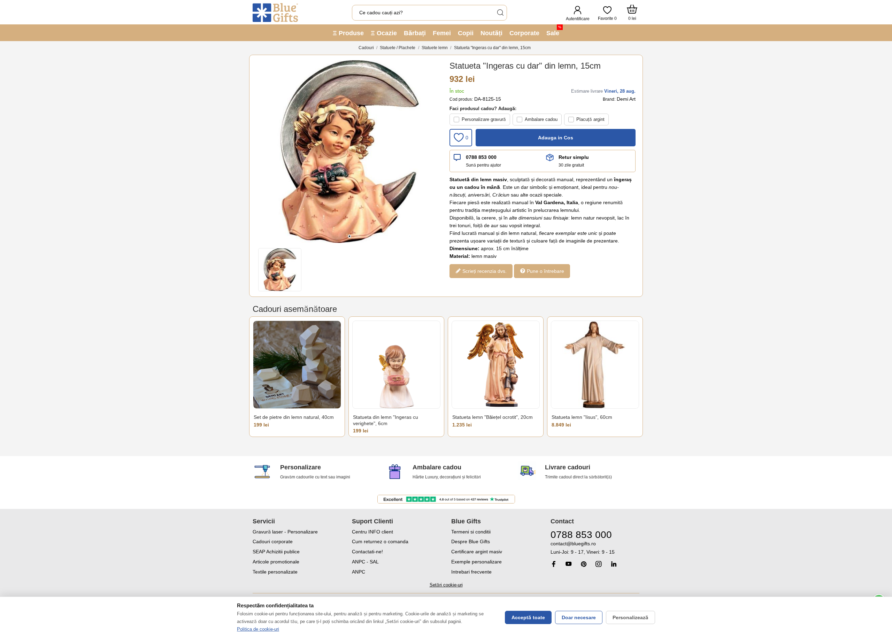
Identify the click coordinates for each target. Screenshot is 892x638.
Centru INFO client (372, 532)
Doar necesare (579, 617)
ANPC (358, 572)
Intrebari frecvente (471, 572)
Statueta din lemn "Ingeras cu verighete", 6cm (385, 420)
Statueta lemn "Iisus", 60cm (582, 417)
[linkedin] (613, 564)
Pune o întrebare (544, 271)
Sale (553, 31)
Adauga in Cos (555, 137)
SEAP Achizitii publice (276, 551)
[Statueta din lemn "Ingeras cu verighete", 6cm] (396, 364)
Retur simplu (574, 157)
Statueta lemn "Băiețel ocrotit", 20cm (492, 417)
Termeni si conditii (471, 532)
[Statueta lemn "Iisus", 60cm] (595, 364)
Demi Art (626, 99)
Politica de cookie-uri (258, 629)
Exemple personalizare (476, 561)
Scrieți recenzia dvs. (484, 271)
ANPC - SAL (365, 561)
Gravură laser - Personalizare (285, 532)
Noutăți (491, 33)
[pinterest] (583, 564)
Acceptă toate (528, 617)
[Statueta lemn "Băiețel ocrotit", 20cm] (496, 364)
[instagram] (598, 564)
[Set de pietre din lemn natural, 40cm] (297, 364)
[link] (595, 548)
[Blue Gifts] (275, 12)
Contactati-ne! (367, 551)
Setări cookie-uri (446, 584)
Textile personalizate (275, 572)
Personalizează (630, 617)
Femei (442, 33)
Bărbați (415, 33)
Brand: (609, 99)
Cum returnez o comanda (380, 541)
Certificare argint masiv (476, 551)
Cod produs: (461, 99)
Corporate (524, 33)
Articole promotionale (276, 561)
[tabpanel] (349, 151)
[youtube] (568, 564)
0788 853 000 (481, 157)
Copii (466, 33)
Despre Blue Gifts (470, 541)
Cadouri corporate (273, 541)
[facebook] (553, 564)
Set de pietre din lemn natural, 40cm (294, 417)
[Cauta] (500, 13)
